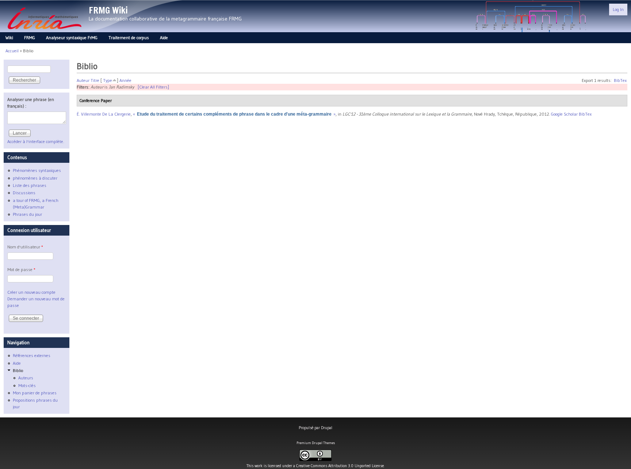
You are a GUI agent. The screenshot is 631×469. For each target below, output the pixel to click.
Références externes (31, 355)
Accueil (12, 50)
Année (125, 80)
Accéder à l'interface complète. (35, 141)
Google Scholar (564, 114)
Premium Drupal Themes (316, 443)
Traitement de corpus (128, 37)
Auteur (83, 80)
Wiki (9, 37)
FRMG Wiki (108, 10)
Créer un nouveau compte (31, 292)
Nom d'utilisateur (25, 246)
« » (234, 114)
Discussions (24, 192)
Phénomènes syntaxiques (37, 170)
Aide (164, 37)
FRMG (29, 37)
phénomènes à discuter (35, 178)
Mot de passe (21, 269)
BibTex (620, 80)
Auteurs (25, 377)
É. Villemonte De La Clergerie (104, 114)
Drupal (326, 427)
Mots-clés (27, 385)
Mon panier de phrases (35, 392)
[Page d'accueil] (44, 31)
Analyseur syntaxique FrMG (71, 37)
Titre (95, 80)
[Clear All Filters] (153, 87)
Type (107, 80)
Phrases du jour (27, 214)
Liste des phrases (29, 185)
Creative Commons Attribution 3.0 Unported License (340, 465)
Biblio (18, 370)
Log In (618, 9)
